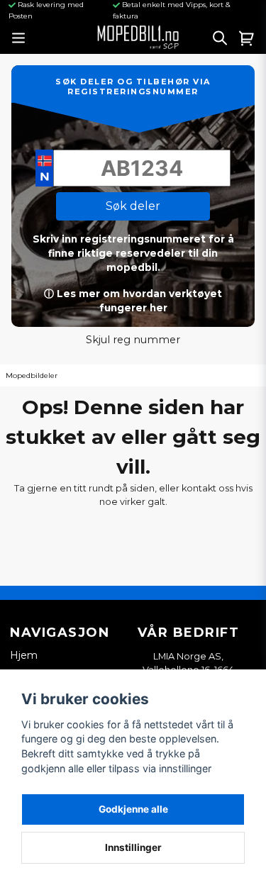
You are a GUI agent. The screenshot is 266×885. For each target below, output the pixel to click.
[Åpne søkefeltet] (219, 37)
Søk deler (133, 206)
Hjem (24, 655)
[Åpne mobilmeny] (18, 38)
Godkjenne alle (133, 809)
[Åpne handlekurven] (246, 37)
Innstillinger (133, 847)
